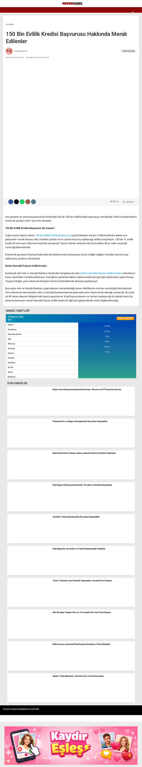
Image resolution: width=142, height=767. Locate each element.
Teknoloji (9, 62)
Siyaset (8, 51)
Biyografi (9, 29)
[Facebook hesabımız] (14, 762)
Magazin (8, 45)
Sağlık (7, 57)
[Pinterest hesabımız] (71, 762)
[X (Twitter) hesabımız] (28, 762)
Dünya (7, 34)
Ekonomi (8, 23)
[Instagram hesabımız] (42, 762)
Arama (114, 13)
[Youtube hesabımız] (56, 762)
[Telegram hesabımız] (85, 762)
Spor (6, 40)
